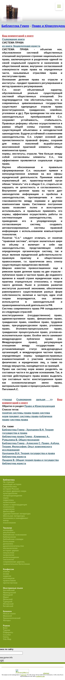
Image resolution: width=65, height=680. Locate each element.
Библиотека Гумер (15, 26)
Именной (7, 616)
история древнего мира (14, 491)
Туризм (6, 630)
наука (5, 498)
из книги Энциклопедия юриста (21, 46)
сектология (8, 559)
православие (9, 580)
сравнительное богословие (16, 564)
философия (9, 511)
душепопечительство (13, 546)
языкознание (9, 523)
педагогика (8, 500)
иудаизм (7, 576)
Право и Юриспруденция (39, 406)
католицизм (9, 578)
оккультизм (8, 553)
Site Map (7, 639)
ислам (6, 574)
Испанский (8, 604)
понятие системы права (16, 413)
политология (9, 502)
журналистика (10, 486)
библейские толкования (15, 535)
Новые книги (9, 613)
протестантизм (10, 583)
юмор (6, 520)
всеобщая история (12, 484)
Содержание (23, 399)
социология (9, 509)
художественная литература (16, 514)
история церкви (11, 550)
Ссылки (7, 635)
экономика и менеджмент (15, 518)
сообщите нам (40, 676)
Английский (9, 590)
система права (19, 419)
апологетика (9, 532)
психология (8, 507)
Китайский (8, 606)
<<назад (7, 399)
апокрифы (8, 530)
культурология (10, 493)
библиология (9, 537)
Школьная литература (14, 516)
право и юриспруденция (15, 504)
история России (11, 489)
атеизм (6, 571)
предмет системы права (24, 416)
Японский (8, 599)
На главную (8, 482)
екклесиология (10, 548)
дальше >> (44, 399)
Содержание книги (13, 39)
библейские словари (13, 539)
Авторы (7, 620)
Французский (9, 592)
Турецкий (7, 601)
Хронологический (11, 618)
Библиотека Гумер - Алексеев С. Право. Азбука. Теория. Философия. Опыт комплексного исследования (31, 446)
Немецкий (8, 595)
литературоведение (12, 495)
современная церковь (14, 562)
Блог (5, 628)
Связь (6, 637)
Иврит (6, 597)
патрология (8, 555)
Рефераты (8, 632)
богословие (8, 541)
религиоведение (11, 557)
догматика (8, 544)
